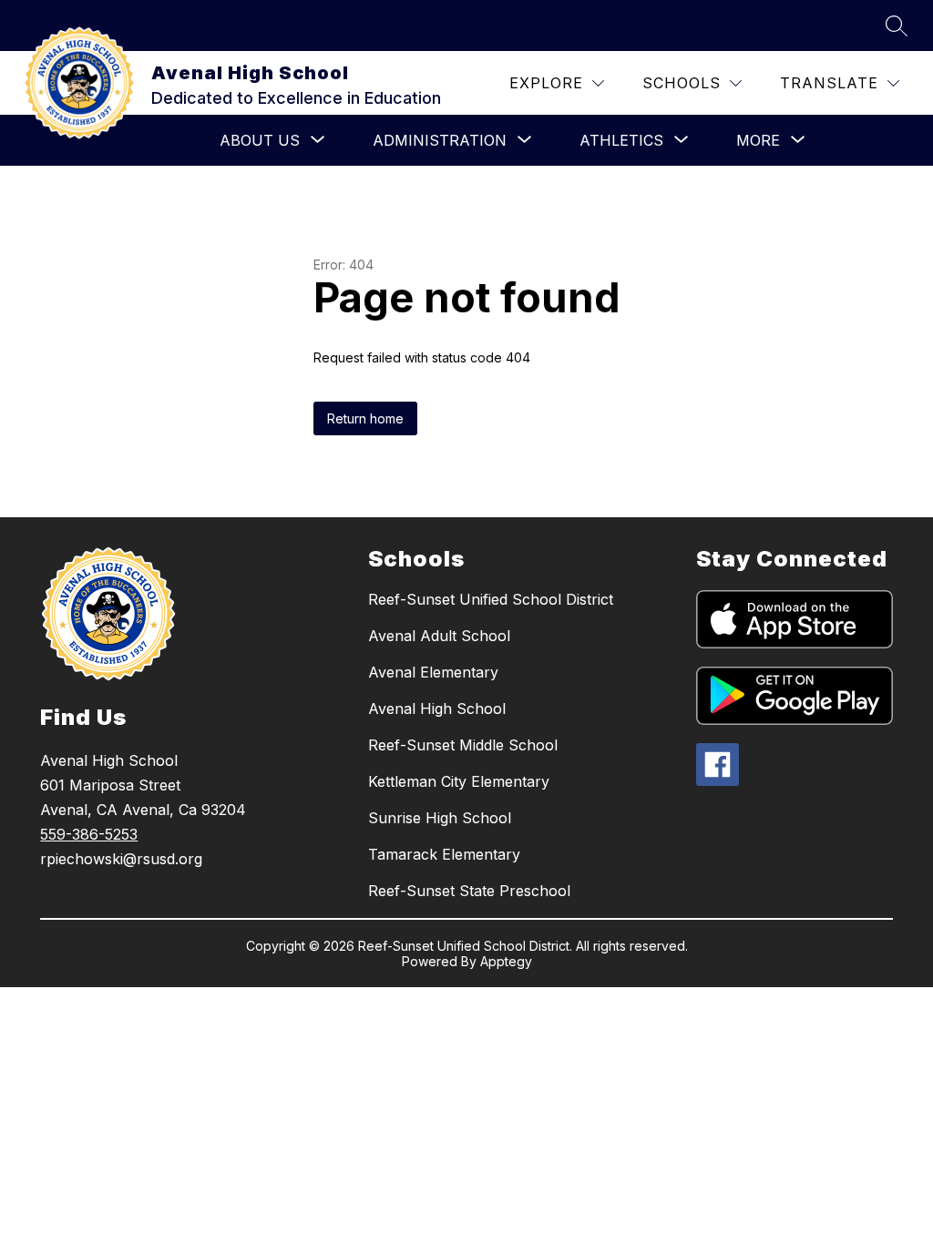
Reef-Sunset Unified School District (490, 599)
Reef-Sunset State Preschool (469, 891)
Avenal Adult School (439, 636)
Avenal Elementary (433, 672)
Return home (365, 418)
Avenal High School (437, 708)
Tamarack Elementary (444, 854)
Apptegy (506, 961)
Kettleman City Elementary (458, 781)
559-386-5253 (89, 834)
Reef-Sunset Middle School (463, 745)
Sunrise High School (439, 818)
